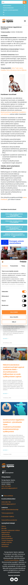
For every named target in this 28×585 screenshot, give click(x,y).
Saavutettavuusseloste (9, 520)
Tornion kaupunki (7, 540)
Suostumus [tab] (5, 265)
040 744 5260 (6, 486)
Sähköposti (5, 544)
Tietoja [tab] (23, 265)
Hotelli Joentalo (6, 542)
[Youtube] (16, 579)
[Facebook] (12, 579)
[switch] (24, 296)
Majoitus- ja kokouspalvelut (10, 10)
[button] (25, 21)
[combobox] (12, 2)
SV (3, 14)
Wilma (3, 526)
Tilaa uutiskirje (8, 496)
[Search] (25, 2)
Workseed (4, 546)
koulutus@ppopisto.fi (8, 504)
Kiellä (14, 322)
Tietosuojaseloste (7, 513)
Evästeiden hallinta (7, 516)
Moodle (3, 528)
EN (3, 12)
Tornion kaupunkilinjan (11, 560)
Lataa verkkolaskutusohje (9, 509)
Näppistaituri (5, 532)
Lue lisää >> (5, 338)
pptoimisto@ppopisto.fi (9, 488)
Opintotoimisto (7, 5)
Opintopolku (5, 534)
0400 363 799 (6, 502)
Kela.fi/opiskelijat (7, 538)
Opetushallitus (6, 536)
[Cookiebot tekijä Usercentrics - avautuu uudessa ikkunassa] (20, 262)
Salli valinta (14, 317)
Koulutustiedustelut (8, 8)
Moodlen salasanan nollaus (10, 530)
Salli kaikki (14, 312)
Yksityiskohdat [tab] (14, 265)
